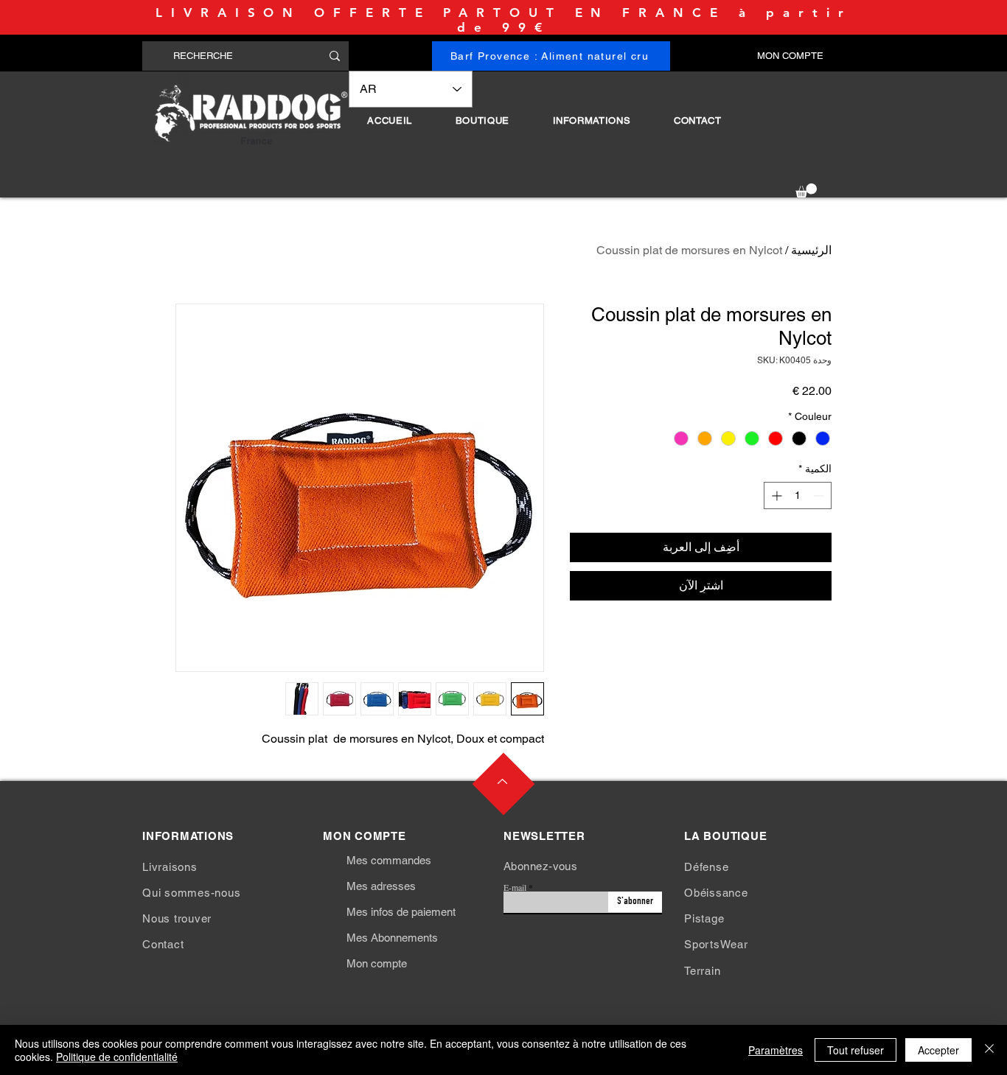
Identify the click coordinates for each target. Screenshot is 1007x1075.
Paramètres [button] (775, 1050)
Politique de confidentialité (117, 1056)
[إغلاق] (989, 1050)
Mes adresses (381, 886)
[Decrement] (820, 495)
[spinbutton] (797, 495)
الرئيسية (811, 250)
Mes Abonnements (392, 937)
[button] (482, 120)
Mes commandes (388, 860)
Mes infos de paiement (401, 912)
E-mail (514, 887)
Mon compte (376, 963)
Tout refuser (855, 1050)
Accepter (938, 1050)
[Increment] (775, 495)
